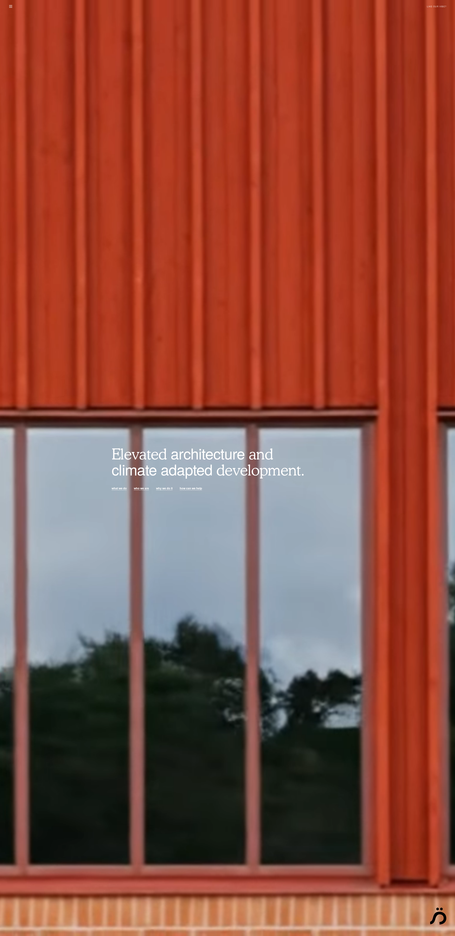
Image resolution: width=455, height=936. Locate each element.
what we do (119, 488)
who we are (141, 488)
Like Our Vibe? (436, 6)
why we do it (164, 488)
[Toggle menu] (11, 6)
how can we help (191, 488)
